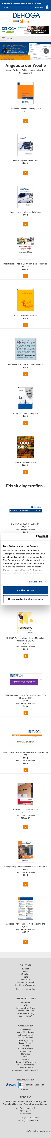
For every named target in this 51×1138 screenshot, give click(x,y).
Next (46, 51)
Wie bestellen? (25, 1016)
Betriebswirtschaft (25, 1034)
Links (25, 971)
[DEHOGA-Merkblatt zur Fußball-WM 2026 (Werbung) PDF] (25, 737)
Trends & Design (25, 1067)
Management (25, 1051)
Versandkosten (43, 1131)
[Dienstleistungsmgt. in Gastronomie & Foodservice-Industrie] (25, 248)
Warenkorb (25, 974)
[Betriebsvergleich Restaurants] (25, 145)
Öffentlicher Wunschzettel (25, 985)
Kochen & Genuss (25, 1048)
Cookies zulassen (25, 590)
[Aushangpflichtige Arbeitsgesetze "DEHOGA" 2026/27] (25, 851)
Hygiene (25, 1045)
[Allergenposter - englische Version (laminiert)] (25, 908)
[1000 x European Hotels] (25, 447)
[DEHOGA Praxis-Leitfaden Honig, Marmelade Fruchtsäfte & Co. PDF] (25, 623)
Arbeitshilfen (25, 1029)
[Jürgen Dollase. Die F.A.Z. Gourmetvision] (25, 349)
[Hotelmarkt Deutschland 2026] (25, 794)
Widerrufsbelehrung (25, 1013)
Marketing (25, 1053)
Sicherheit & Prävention (26, 1062)
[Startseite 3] (25, 51)
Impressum (25, 1002)
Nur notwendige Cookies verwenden (25, 599)
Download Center (25, 1037)
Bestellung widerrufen (25, 989)
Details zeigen (36, 581)
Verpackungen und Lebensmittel (25, 1070)
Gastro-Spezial (25, 1043)
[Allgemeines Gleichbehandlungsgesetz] (25, 93)
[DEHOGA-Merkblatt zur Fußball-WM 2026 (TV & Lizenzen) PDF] (25, 680)
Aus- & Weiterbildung (25, 1032)
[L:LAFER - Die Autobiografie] (25, 398)
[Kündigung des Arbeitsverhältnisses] (25, 197)
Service (25, 1059)
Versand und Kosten (25, 1010)
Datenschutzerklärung (25, 1008)
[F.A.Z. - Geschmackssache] (25, 300)
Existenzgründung (25, 1040)
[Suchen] (31, 7)
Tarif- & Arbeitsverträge (25, 1064)
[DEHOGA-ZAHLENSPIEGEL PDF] (25, 508)
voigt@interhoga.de (29, 1120)
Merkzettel (25, 979)
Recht (25, 1056)
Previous (4, 51)
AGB (25, 1005)
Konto (25, 976)
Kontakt (25, 968)
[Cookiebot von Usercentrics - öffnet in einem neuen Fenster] (36, 536)
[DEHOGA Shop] (25, 18)
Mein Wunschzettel (25, 982)
